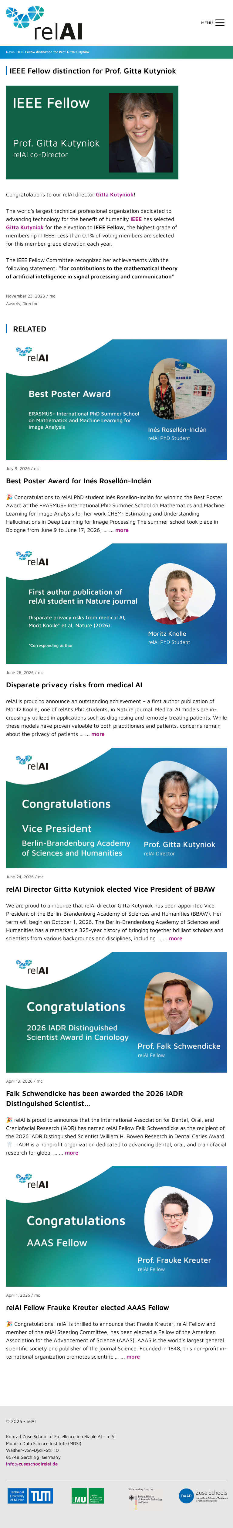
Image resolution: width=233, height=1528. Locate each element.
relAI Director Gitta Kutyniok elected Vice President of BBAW (110, 889)
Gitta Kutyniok (114, 194)
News (10, 52)
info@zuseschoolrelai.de (32, 1463)
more (122, 530)
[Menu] (216, 23)
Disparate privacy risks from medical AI (74, 684)
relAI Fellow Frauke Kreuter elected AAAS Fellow (87, 1307)
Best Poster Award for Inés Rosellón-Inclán (78, 480)
